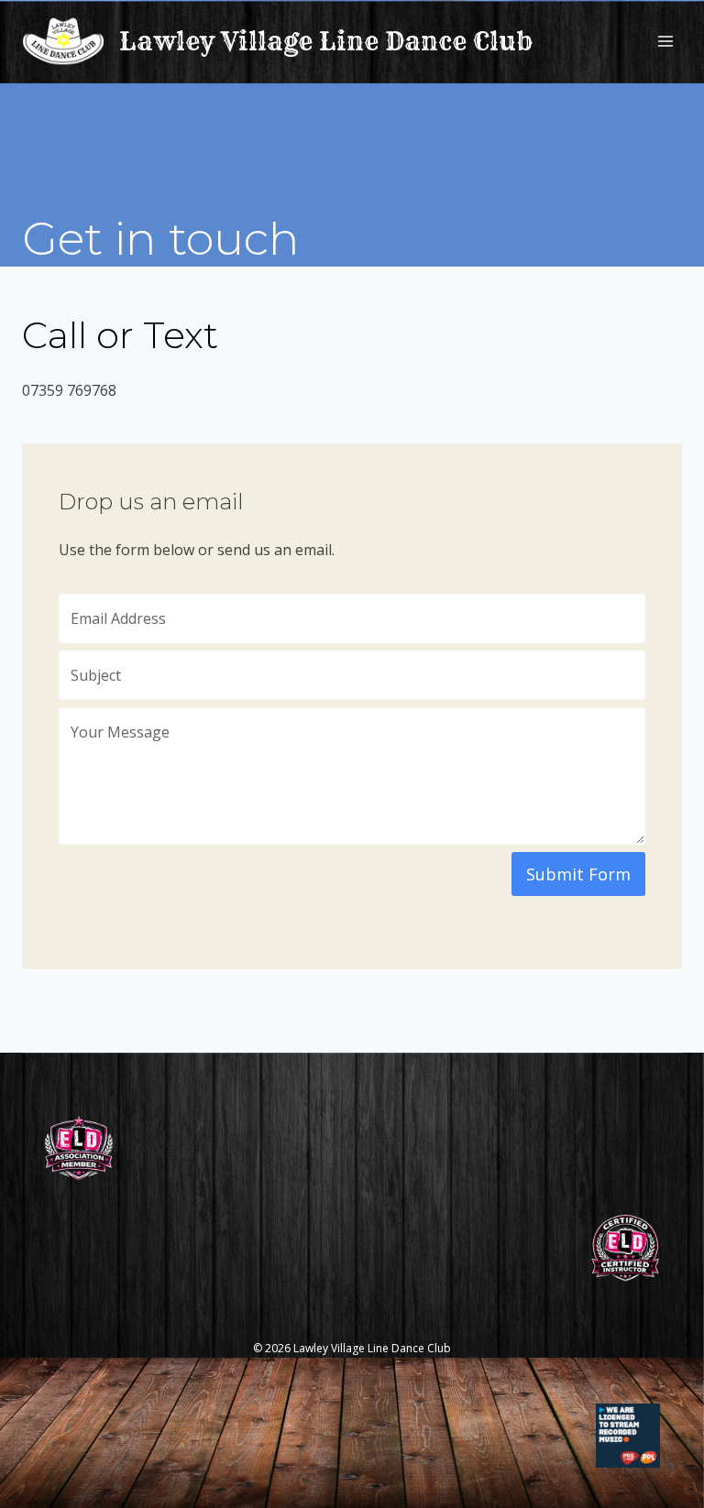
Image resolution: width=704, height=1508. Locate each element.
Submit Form (578, 874)
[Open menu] (665, 41)
